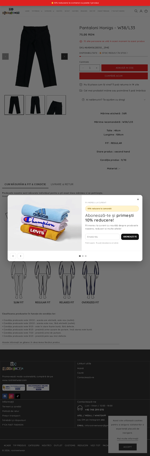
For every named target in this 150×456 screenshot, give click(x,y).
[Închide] (138, 199)
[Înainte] (21, 256)
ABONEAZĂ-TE (130, 237)
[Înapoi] (13, 256)
